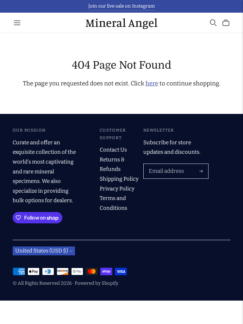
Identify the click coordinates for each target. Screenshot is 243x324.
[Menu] (17, 23)
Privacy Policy (117, 188)
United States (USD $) (41, 250)
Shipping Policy (119, 179)
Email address (165, 164)
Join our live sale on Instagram (121, 6)
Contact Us (113, 149)
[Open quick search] (213, 23)
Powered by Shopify (96, 283)
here (152, 83)
